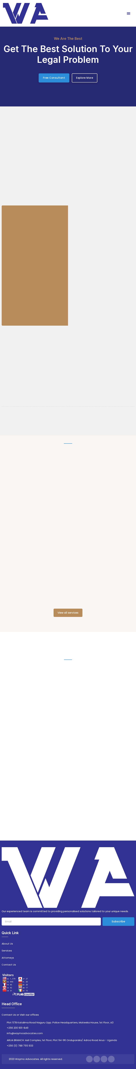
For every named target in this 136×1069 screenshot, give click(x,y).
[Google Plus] (111, 1059)
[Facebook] (89, 1059)
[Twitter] (96, 1059)
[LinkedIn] (104, 1059)
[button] (128, 13)
